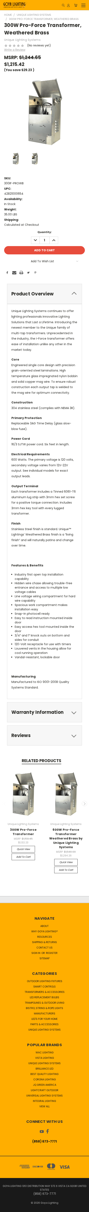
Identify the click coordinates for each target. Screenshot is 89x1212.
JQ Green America (44, 1085)
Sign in (36, 953)
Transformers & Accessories (45, 992)
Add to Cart (23, 857)
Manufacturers (44, 1013)
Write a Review (14, 50)
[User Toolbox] (68, 5)
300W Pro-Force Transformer (23, 832)
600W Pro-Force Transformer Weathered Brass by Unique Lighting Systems (66, 838)
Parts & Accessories (44, 1024)
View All (44, 1106)
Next (84, 803)
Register (52, 953)
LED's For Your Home (44, 1019)
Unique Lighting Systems (44, 1029)
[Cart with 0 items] (75, 5)
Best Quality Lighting (44, 1074)
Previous (4, 803)
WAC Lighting (45, 1052)
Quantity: (44, 232)
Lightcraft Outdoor (44, 1090)
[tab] (44, 294)
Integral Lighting (44, 1101)
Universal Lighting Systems (44, 1095)
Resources (44, 937)
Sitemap (44, 958)
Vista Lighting (44, 1058)
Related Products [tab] (41, 761)
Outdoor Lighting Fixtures (44, 981)
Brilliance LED (44, 1068)
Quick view (23, 849)
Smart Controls (44, 986)
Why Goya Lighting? (44, 931)
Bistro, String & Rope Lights (44, 1008)
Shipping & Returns (44, 942)
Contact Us (44, 947)
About (44, 926)
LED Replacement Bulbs (44, 997)
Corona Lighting (44, 1079)
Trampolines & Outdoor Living (44, 1002)
